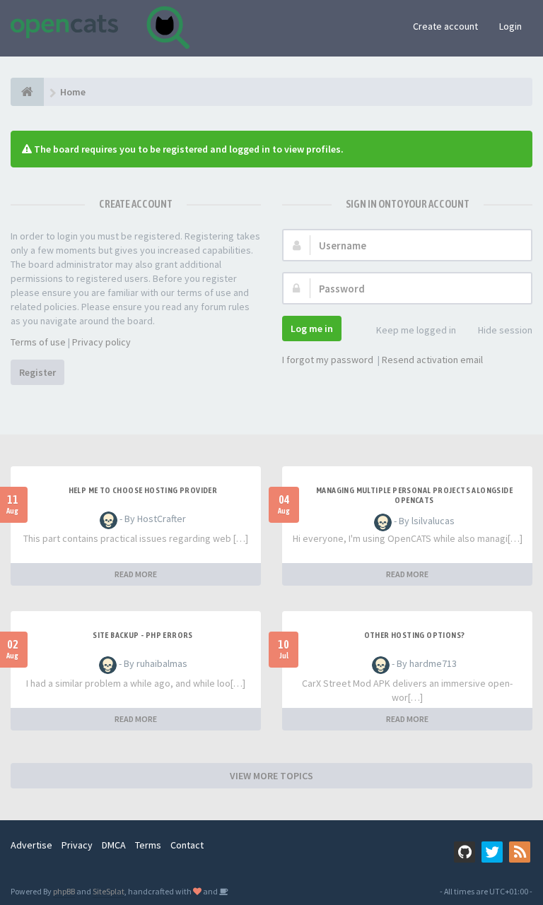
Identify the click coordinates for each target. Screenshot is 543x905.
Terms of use (38, 342)
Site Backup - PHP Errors (143, 635)
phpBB (64, 891)
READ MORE (136, 574)
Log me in (312, 328)
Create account (445, 26)
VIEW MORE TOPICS (271, 775)
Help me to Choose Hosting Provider (143, 490)
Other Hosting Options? (414, 635)
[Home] (27, 92)
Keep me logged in (416, 330)
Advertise (31, 845)
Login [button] (510, 26)
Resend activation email (432, 359)
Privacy (77, 845)
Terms (148, 845)
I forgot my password (327, 359)
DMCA (114, 845)
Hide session (505, 330)
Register (37, 372)
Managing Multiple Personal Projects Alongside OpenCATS (414, 495)
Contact (187, 845)
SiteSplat (108, 891)
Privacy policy (101, 342)
